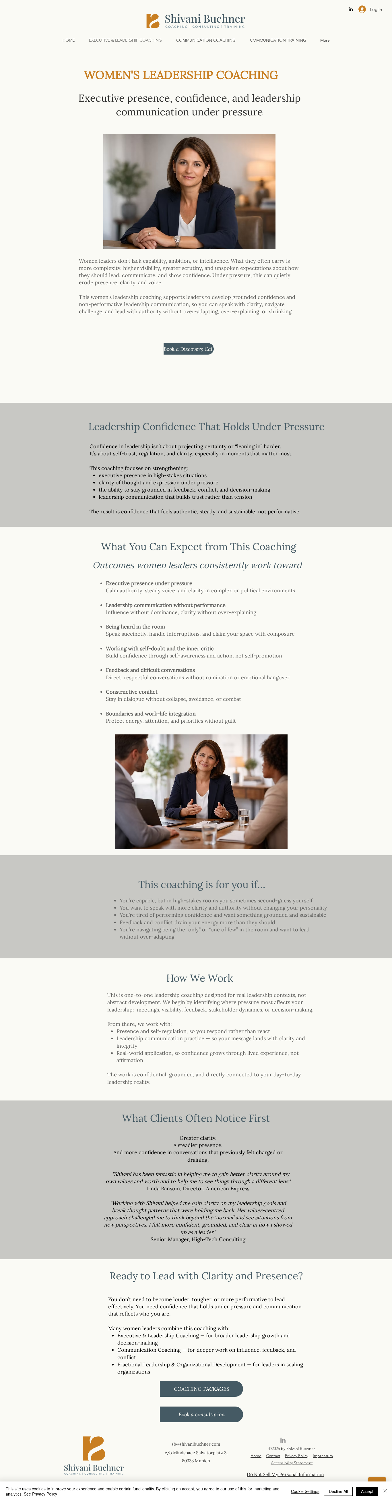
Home (256, 1455)
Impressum (323, 1455)
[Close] (385, 1491)
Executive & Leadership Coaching (158, 1335)
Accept (367, 1491)
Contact (273, 1455)
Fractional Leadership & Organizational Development (181, 1364)
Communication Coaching (149, 1350)
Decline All (338, 1491)
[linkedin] (351, 9)
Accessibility (282, 1462)
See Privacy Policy (40, 1494)
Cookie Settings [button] (305, 1491)
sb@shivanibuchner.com (196, 1444)
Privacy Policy (296, 1455)
